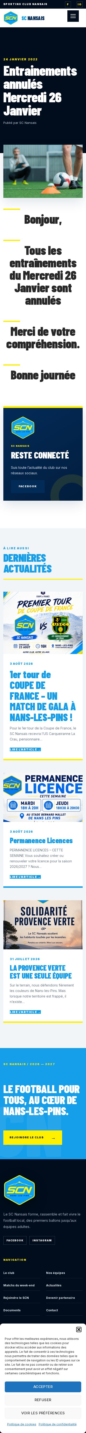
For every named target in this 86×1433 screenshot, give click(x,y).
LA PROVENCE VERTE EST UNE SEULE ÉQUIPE (41, 971)
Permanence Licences (41, 840)
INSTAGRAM (42, 1240)
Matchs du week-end (19, 1285)
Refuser (43, 1400)
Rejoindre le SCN (16, 1298)
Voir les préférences (43, 1413)
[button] (78, 1329)
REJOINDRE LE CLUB (33, 1138)
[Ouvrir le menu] (73, 16)
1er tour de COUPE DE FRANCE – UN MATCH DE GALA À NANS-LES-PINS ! (43, 695)
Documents (12, 1310)
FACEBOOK (28, 486)
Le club (8, 1273)
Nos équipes (55, 1273)
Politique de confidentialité (58, 1424)
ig (79, 4)
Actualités (53, 1285)
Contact (52, 1310)
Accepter (43, 1386)
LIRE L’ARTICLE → (25, 749)
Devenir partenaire (60, 1298)
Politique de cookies (21, 1424)
